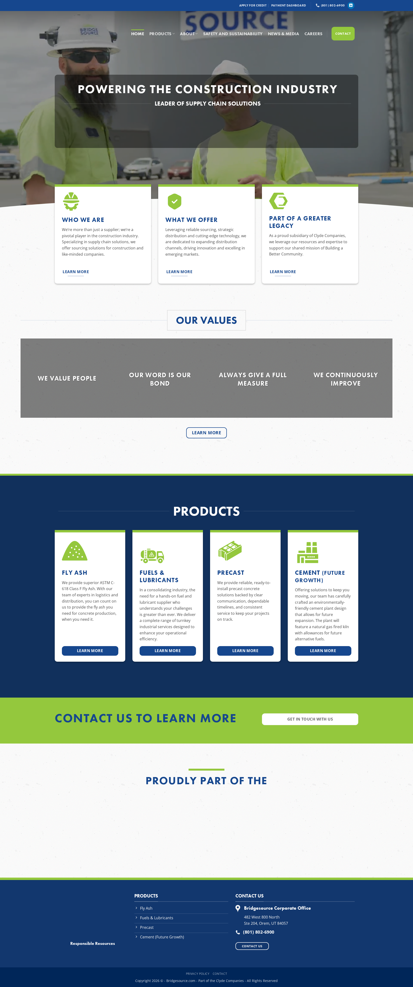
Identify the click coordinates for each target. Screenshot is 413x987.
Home (137, 33)
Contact (220, 974)
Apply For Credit (252, 5)
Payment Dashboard (288, 5)
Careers (313, 33)
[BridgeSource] (86, 29)
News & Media (283, 33)
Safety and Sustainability (233, 33)
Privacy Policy (198, 974)
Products (160, 33)
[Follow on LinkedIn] (351, 5)
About (187, 33)
